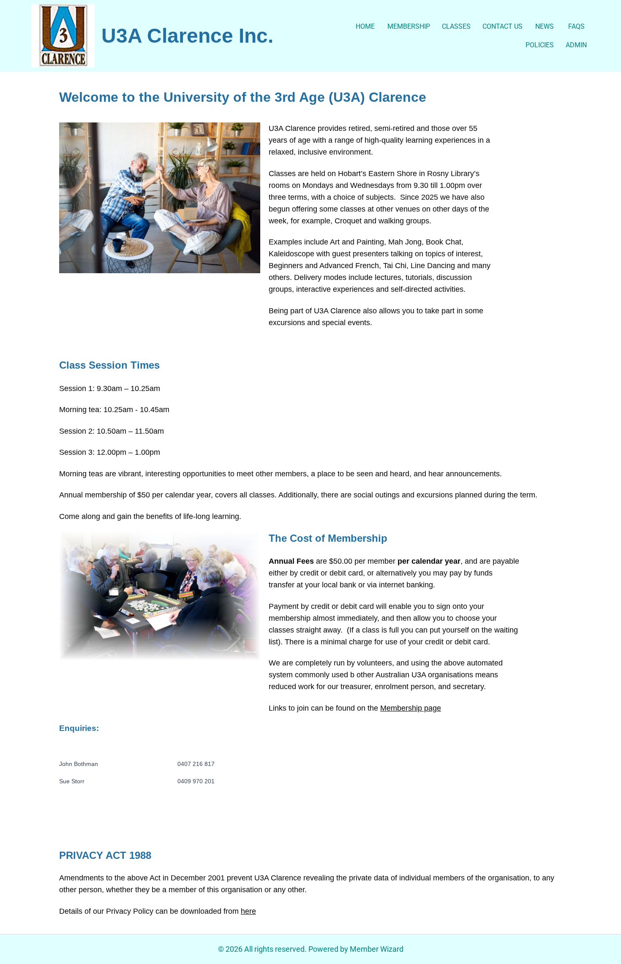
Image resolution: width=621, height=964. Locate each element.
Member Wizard (376, 949)
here (248, 911)
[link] (63, 36)
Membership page (410, 708)
